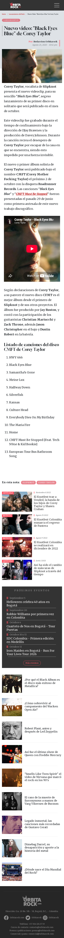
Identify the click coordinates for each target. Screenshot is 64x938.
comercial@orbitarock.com (41, 934)
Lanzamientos (11, 20)
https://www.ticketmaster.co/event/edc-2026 (32, 638)
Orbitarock (37, 917)
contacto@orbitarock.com (41, 927)
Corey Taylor (46, 482)
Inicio (4, 14)
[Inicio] (16, 5)
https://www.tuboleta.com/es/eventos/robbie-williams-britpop (32, 614)
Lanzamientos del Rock (16, 14)
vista (32, 502)
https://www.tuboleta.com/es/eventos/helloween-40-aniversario (32, 602)
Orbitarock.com (17, 917)
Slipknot (28, 482)
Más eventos (32, 663)
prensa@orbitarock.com (43, 930)
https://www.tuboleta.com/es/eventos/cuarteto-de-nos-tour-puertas (32, 626)
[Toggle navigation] (57, 5)
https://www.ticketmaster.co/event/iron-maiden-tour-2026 (32, 651)
